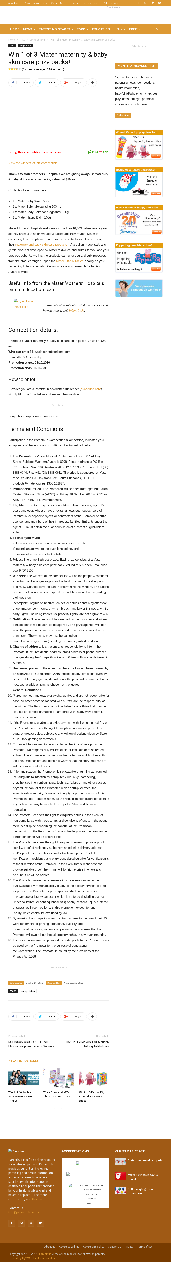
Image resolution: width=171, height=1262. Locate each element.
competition (28, 991)
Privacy (74, 2)
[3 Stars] (14, 69)
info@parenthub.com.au (24, 1212)
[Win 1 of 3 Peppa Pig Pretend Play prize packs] (94, 1078)
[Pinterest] (153, 3)
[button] (158, 29)
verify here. (86, 1203)
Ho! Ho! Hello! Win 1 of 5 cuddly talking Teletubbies (87, 1044)
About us (13, 2)
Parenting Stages (54, 29)
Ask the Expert (112, 2)
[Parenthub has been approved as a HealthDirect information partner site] (85, 1164)
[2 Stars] (12, 69)
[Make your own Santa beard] (120, 1176)
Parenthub (45, 1254)
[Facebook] (139, 3)
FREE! (133, 29)
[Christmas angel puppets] (120, 1161)
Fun (119, 29)
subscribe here (91, 389)
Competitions (37, 39)
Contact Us (57, 2)
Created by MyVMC (19, 1258)
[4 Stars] (17, 69)
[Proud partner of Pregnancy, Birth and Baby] (85, 1174)
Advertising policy (93, 1246)
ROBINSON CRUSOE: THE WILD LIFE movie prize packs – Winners (31, 1044)
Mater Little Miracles (70, 261)
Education (101, 29)
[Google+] (146, 3)
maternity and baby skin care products (41, 244)
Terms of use (89, 2)
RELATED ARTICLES (23, 1061)
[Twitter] (159, 3)
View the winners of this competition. (33, 163)
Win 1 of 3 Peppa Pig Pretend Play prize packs (91, 1096)
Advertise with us (34, 2)
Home (14, 29)
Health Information (44, 1258)
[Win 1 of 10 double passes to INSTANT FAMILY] (23, 1078)
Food (81, 29)
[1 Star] (9, 69)
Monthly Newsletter (136, 66)
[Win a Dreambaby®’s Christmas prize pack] (58, 1078)
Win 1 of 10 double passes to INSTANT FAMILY (20, 1096)
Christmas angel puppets (145, 1160)
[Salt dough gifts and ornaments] (120, 1190)
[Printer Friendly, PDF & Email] (97, 152)
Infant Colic (76, 310)
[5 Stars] (19, 69)
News (27, 29)
